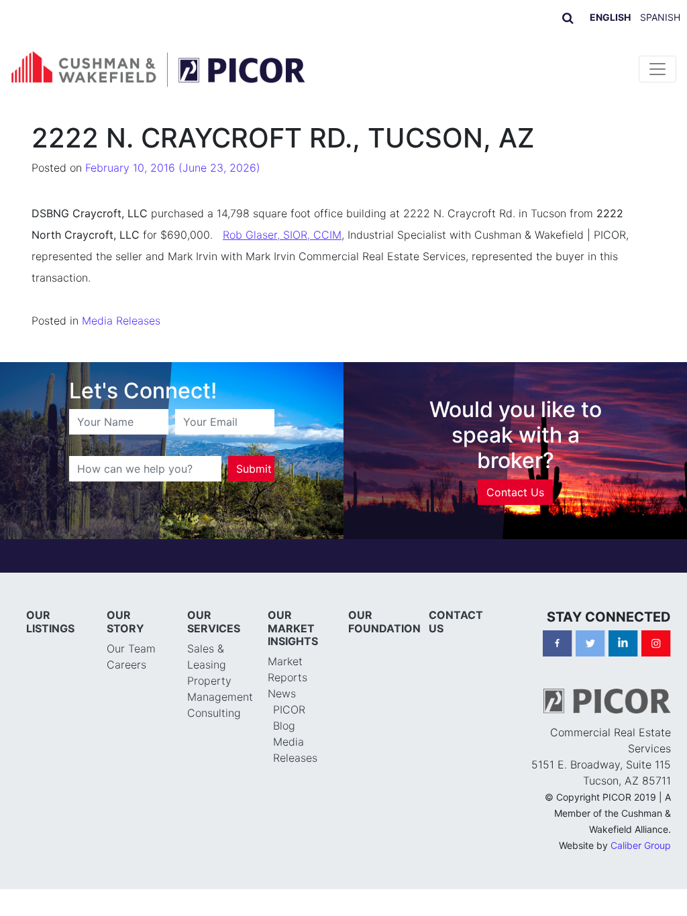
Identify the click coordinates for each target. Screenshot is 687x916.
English (610, 17)
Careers (126, 664)
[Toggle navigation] (657, 69)
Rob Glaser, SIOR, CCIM (282, 234)
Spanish (660, 17)
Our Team (131, 648)
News (282, 693)
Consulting (214, 713)
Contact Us (515, 492)
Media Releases (121, 320)
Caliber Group (641, 845)
